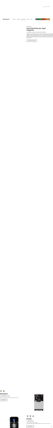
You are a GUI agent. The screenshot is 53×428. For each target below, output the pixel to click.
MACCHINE (23, 19)
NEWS (31, 19)
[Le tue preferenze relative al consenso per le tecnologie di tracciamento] (51, 426)
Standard (4, 394)
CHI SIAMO (27, 19)
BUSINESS (18, 19)
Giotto (29, 419)
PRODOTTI (14, 19)
